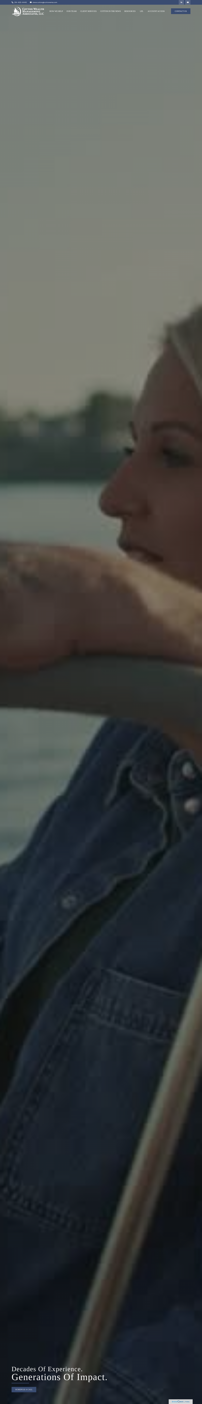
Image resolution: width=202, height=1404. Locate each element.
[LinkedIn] (181, 2)
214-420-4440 (20, 2)
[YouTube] (187, 2)
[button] (56, 11)
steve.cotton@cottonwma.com (45, 2)
